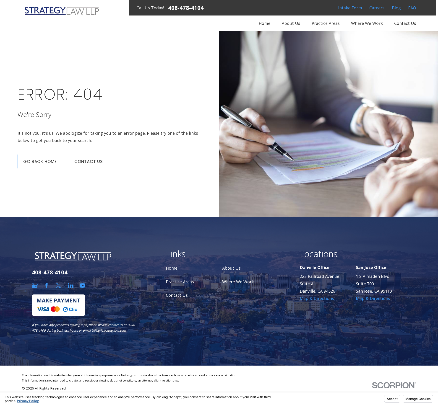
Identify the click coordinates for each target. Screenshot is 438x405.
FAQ (412, 7)
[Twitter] (58, 285)
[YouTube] (82, 285)
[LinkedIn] (70, 285)
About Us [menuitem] (291, 23)
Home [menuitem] (264, 23)
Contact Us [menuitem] (405, 23)
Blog (396, 7)
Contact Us (88, 161)
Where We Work (238, 281)
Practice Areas (180, 281)
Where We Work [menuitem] (367, 23)
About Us (231, 268)
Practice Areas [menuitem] (326, 23)
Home (171, 268)
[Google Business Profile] (35, 285)
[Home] (62, 10)
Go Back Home (40, 161)
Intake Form (350, 7)
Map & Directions (317, 298)
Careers (376, 7)
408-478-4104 (186, 7)
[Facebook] (47, 285)
